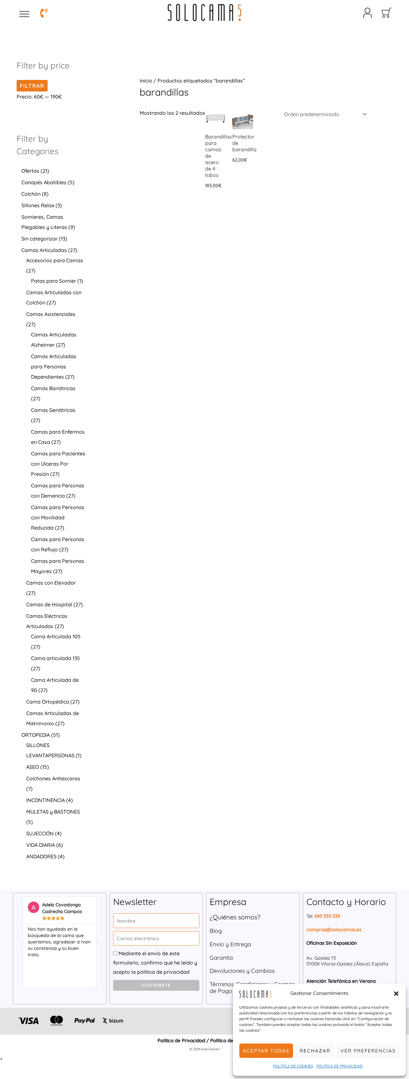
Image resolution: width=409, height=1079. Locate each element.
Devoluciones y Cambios (242, 970)
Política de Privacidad (181, 1040)
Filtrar (32, 86)
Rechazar (315, 1051)
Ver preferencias (368, 1051)
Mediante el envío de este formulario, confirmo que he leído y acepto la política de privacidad (155, 962)
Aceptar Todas (266, 1051)
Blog (216, 930)
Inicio (146, 80)
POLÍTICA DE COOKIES (293, 1066)
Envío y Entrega (230, 944)
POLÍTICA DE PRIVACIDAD (339, 1066)
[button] (396, 993)
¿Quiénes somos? (235, 917)
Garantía (221, 957)
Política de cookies (230, 1040)
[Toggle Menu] (24, 14)
